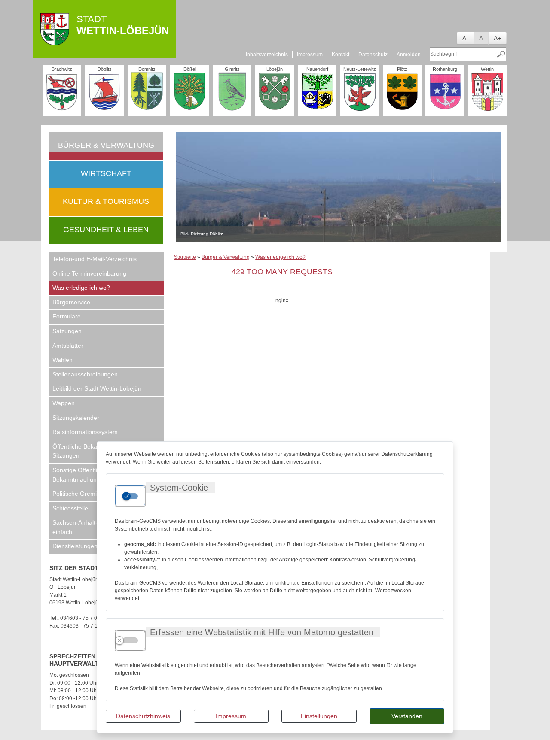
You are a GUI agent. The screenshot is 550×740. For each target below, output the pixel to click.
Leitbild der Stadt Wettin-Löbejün (96, 388)
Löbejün (274, 69)
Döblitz (105, 69)
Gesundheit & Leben (106, 229)
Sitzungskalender (75, 417)
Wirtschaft (106, 173)
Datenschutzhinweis (143, 716)
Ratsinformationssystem (85, 431)
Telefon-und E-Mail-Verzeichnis (94, 258)
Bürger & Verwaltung (106, 145)
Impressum (231, 716)
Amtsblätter (67, 345)
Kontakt (340, 55)
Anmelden (409, 55)
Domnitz (147, 69)
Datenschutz (373, 55)
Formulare (66, 316)
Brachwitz (62, 69)
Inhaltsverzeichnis (267, 55)
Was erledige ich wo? (81, 287)
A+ (497, 38)
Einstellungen (319, 716)
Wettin (487, 69)
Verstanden (406, 716)
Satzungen (67, 331)
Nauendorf (317, 69)
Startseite (185, 257)
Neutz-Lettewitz (359, 69)
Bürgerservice (71, 302)
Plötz (402, 69)
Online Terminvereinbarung (89, 273)
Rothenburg (445, 69)
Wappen (63, 403)
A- (465, 38)
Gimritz (232, 69)
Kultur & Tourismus (106, 201)
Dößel (189, 69)
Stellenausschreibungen (85, 374)
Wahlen (62, 359)
